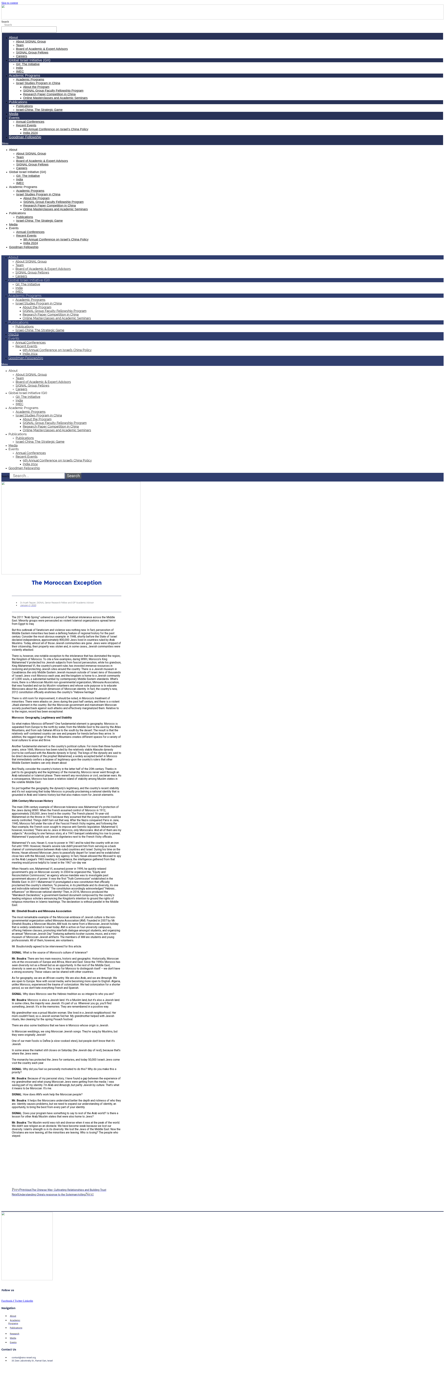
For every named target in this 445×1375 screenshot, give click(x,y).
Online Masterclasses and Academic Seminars (55, 98)
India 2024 (30, 133)
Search (5, 21)
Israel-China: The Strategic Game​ (39, 109)
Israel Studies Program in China (38, 83)
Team (20, 45)
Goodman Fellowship (25, 137)
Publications (24, 106)
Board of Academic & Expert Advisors (42, 49)
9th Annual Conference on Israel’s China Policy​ (55, 129)
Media (13, 114)
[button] (222, 143)
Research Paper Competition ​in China (49, 94)
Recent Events (26, 125)
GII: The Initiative (28, 64)
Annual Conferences (30, 121)
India (19, 68)
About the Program (36, 87)
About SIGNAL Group (31, 41)
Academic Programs (30, 79)
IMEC (20, 71)
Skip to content (9, 2)
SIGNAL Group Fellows (32, 52)
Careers (21, 56)
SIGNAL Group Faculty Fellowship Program (53, 90)
